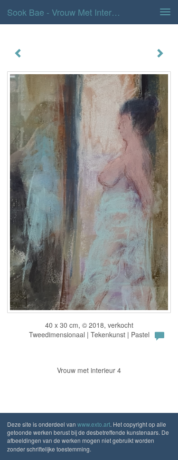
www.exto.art (93, 424)
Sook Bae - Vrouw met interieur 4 (68, 12)
